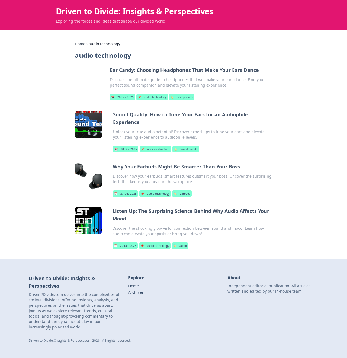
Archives (136, 292)
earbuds (182, 194)
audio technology (152, 97)
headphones (182, 97)
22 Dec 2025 (125, 246)
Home (80, 43)
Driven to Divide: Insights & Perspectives (134, 11)
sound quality (186, 149)
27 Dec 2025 (125, 194)
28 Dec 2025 (122, 97)
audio (180, 246)
